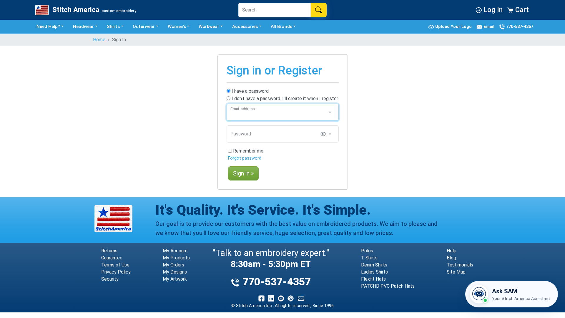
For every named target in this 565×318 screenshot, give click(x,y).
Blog (451, 258)
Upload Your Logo (454, 26)
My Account (175, 251)
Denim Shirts (374, 265)
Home (99, 39)
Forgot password (244, 158)
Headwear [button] (83, 26)
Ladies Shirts (374, 272)
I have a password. (250, 91)
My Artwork (175, 279)
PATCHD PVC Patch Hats (388, 286)
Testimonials (460, 265)
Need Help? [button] (48, 26)
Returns (109, 251)
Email (489, 26)
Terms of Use (115, 265)
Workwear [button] (209, 26)
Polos (367, 251)
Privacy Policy (116, 272)
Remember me (247, 151)
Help (451, 251)
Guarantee (111, 258)
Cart (521, 10)
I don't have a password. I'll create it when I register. (284, 98)
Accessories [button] (245, 26)
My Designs (175, 272)
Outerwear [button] (144, 26)
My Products (176, 258)
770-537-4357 (519, 26)
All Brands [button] (281, 26)
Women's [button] (177, 26)
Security (110, 279)
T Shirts (369, 258)
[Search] (318, 10)
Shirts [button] (113, 26)
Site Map (456, 272)
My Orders (173, 265)
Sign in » (243, 173)
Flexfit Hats (373, 279)
